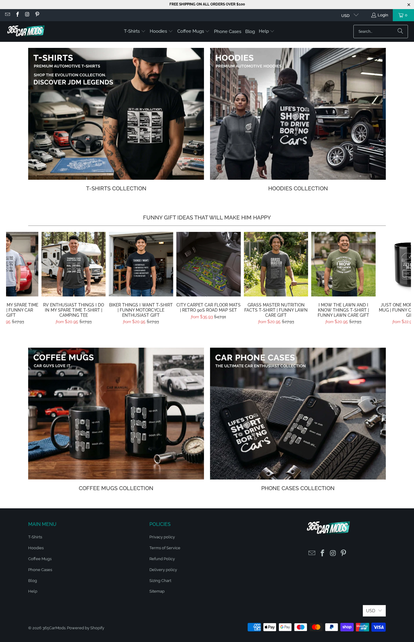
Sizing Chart (160, 580)
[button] (135, 31)
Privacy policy (162, 537)
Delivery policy (163, 569)
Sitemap (157, 591)
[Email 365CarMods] (7, 15)
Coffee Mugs (40, 559)
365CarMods (53, 628)
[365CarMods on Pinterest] (36, 15)
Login (383, 15)
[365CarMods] (25, 31)
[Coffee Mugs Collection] (116, 414)
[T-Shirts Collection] (116, 114)
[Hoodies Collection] (298, 114)
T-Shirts (35, 537)
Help (32, 591)
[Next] (401, 280)
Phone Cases (40, 569)
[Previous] (16, 280)
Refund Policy (162, 559)
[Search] (400, 31)
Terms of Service (164, 548)
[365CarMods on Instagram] (27, 15)
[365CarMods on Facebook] (17, 15)
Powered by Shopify (85, 628)
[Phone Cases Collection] (298, 414)
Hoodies (36, 548)
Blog (32, 580)
